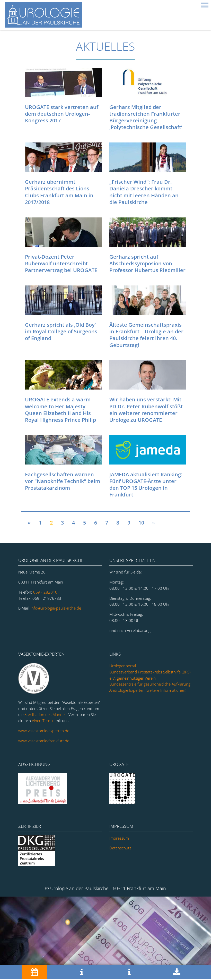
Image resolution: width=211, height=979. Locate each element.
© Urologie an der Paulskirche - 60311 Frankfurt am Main (105, 888)
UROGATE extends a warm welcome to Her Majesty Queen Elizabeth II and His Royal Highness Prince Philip (60, 409)
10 (141, 522)
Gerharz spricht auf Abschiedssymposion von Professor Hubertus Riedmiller (147, 263)
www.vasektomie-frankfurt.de (43, 740)
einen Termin (43, 720)
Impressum (119, 838)
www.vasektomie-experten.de (43, 730)
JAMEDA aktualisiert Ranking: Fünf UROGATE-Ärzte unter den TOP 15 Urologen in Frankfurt (145, 484)
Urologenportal (122, 665)
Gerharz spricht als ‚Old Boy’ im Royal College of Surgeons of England (61, 331)
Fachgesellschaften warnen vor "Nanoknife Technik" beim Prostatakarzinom (62, 481)
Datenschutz (120, 847)
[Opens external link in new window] (37, 864)
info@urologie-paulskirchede (56, 608)
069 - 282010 (45, 592)
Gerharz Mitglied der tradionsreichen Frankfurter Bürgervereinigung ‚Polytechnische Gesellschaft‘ (145, 117)
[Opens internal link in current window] (43, 802)
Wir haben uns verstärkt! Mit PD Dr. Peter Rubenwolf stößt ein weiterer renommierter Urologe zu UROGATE (146, 409)
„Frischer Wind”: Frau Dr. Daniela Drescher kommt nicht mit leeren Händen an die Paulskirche (144, 192)
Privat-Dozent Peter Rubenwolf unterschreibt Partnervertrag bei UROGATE (61, 263)
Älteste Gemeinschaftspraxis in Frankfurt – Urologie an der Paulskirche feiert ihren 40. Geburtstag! (146, 335)
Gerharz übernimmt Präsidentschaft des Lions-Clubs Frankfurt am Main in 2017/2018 (59, 192)
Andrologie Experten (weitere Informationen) (147, 690)
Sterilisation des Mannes (45, 714)
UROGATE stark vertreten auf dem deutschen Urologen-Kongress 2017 (61, 113)
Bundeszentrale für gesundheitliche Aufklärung (149, 684)
